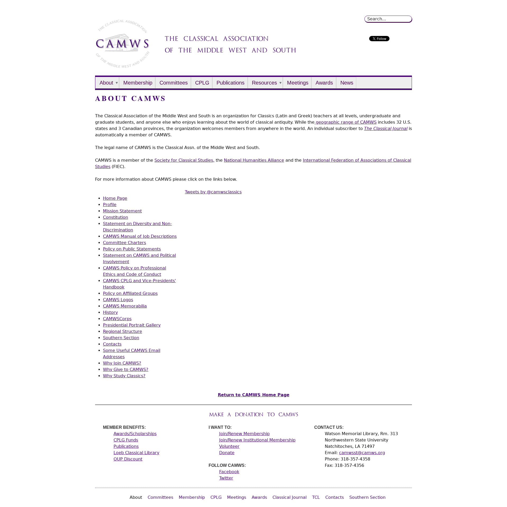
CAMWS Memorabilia (125, 306)
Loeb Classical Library (136, 452)
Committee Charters (124, 242)
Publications (231, 83)
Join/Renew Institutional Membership (257, 440)
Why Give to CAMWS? (125, 369)
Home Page (115, 198)
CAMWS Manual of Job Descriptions (140, 236)
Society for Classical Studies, (184, 160)
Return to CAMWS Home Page (253, 394)
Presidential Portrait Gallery (132, 325)
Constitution (115, 217)
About (106, 83)
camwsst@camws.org (362, 452)
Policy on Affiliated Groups (130, 293)
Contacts (112, 344)
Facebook (229, 471)
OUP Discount (128, 459)
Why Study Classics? (124, 375)
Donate (226, 452)
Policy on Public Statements (132, 249)
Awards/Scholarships (135, 433)
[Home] (122, 65)
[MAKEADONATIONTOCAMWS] (253, 414)
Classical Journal (290, 497)
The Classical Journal (385, 128)
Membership (137, 83)
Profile (109, 204)
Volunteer (229, 446)
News (346, 83)
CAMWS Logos (118, 299)
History (110, 312)
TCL (316, 497)
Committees (173, 83)
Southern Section (121, 337)
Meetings (297, 83)
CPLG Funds (126, 440)
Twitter (226, 478)
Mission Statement (122, 210)
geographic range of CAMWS (345, 122)
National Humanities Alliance (254, 160)
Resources (264, 83)
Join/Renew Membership (244, 433)
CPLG (202, 83)
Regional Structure (122, 331)
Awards (324, 83)
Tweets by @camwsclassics (213, 191)
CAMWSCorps (117, 318)
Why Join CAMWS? (122, 363)
